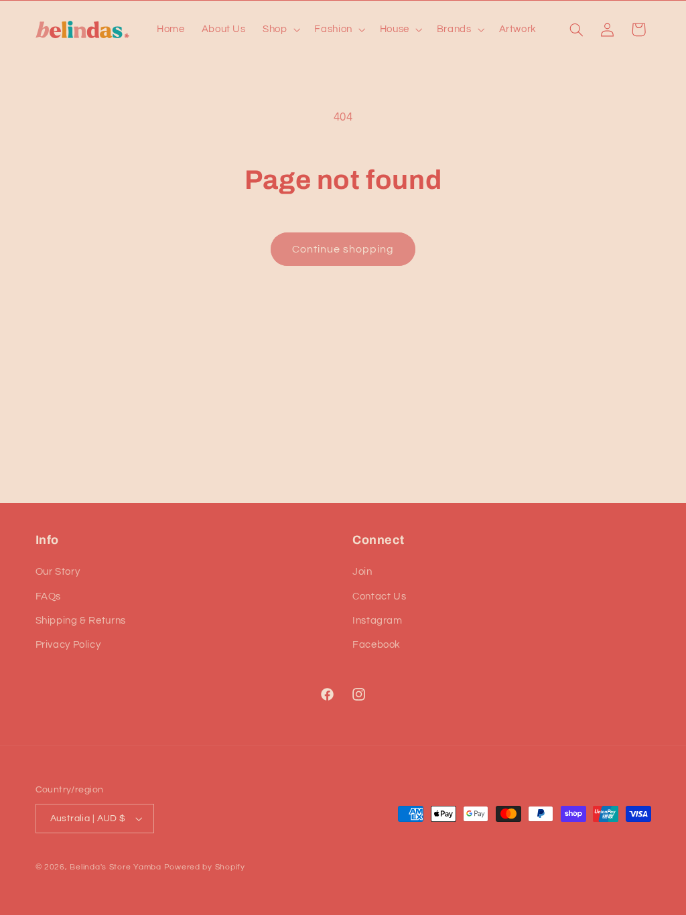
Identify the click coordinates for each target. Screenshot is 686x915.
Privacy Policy (68, 645)
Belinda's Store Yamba (115, 867)
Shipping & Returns (81, 621)
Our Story (58, 572)
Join (362, 572)
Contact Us (379, 596)
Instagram (377, 621)
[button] (279, 29)
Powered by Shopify (204, 867)
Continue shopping (343, 249)
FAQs (49, 596)
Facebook (376, 645)
